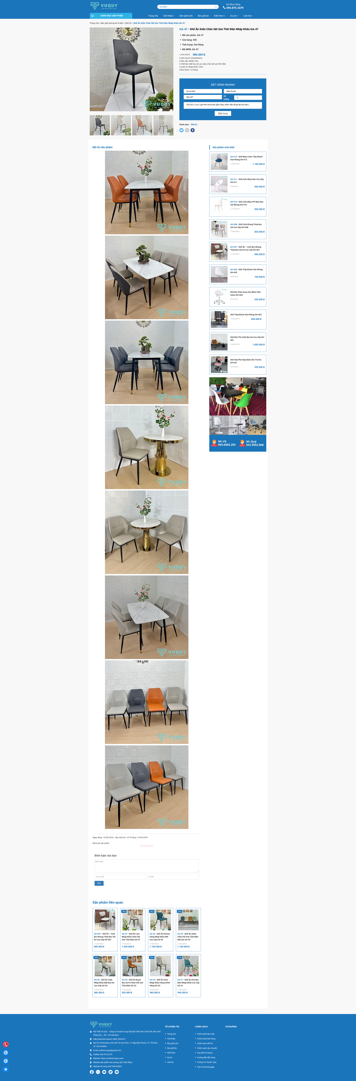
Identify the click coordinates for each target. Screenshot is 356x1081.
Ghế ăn (128, 23)
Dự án (233, 15)
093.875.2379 (235, 7)
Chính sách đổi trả (205, 1043)
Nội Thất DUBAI (115, 1066)
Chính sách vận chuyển (207, 1048)
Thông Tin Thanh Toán (207, 1062)
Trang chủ (153, 15)
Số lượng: (226, 97)
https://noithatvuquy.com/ (112, 1058)
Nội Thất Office (125, 1062)
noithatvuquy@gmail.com (110, 1050)
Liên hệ (247, 15)
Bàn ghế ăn (203, 15)
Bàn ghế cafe (186, 15)
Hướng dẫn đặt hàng (206, 1057)
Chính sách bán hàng (206, 1039)
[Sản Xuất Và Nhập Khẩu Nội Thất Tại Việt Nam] (111, 6)
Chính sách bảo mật (205, 1034)
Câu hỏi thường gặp (205, 1067)
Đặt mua (223, 113)
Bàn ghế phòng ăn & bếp (112, 23)
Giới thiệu (168, 15)
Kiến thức (218, 15)
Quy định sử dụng (204, 1053)
